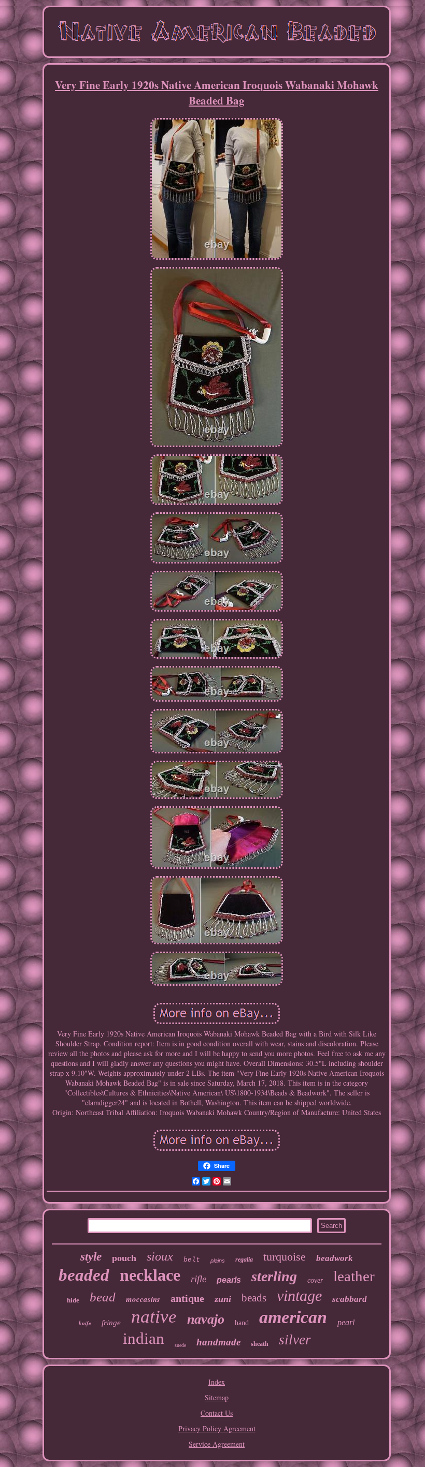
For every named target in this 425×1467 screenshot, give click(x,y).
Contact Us (217, 1413)
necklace (150, 1275)
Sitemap (217, 1397)
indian (143, 1338)
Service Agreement (217, 1444)
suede (180, 1345)
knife (85, 1323)
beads (254, 1298)
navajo (205, 1319)
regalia (244, 1259)
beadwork (334, 1258)
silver (295, 1339)
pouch (124, 1258)
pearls (229, 1280)
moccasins (143, 1299)
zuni (223, 1299)
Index (216, 1382)
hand (242, 1323)
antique (187, 1298)
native (154, 1317)
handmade (218, 1342)
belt (191, 1260)
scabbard (349, 1299)
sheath (259, 1343)
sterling (274, 1276)
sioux (160, 1256)
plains (217, 1260)
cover (315, 1280)
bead (103, 1297)
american (293, 1317)
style (91, 1256)
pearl (346, 1322)
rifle (198, 1278)
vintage (299, 1295)
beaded (84, 1275)
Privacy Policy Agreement (217, 1428)
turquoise (284, 1256)
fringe (111, 1322)
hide (73, 1300)
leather (354, 1276)
